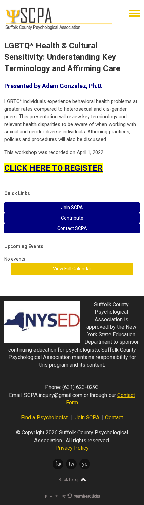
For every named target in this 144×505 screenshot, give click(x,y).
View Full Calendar (72, 268)
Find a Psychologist (45, 417)
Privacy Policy (72, 448)
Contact (114, 417)
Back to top (69, 479)
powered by (56, 496)
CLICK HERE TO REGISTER (53, 168)
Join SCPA (87, 417)
